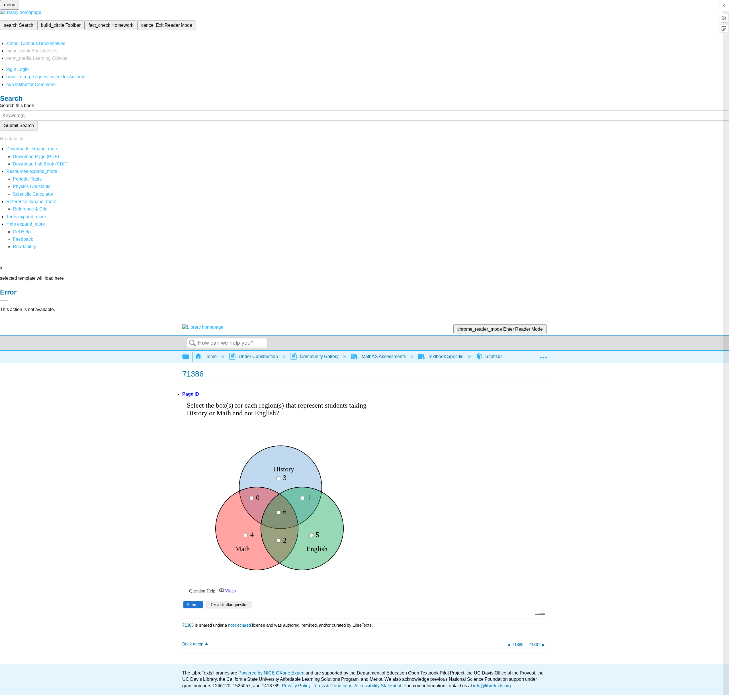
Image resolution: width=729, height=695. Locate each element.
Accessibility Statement (377, 685)
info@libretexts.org (491, 685)
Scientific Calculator (33, 194)
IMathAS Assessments (383, 356)
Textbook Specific (445, 356)
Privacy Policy (296, 685)
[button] (23, 239)
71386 (188, 625)
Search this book (17, 105)
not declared (240, 625)
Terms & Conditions (332, 685)
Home (210, 356)
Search (192, 343)
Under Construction (258, 356)
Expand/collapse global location (543, 355)
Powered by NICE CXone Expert (272, 673)
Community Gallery (319, 356)
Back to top (192, 643)
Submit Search (19, 125)
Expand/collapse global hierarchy (189, 357)
